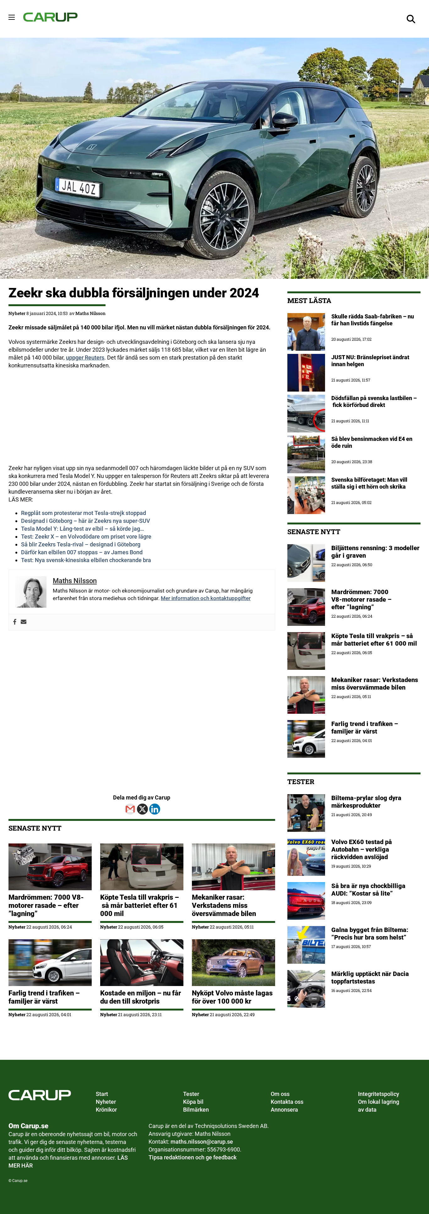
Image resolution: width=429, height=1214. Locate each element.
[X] (142, 809)
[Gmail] (130, 809)
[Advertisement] (141, 420)
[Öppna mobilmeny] (11, 17)
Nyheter (16, 313)
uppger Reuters (85, 357)
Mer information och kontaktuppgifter (206, 598)
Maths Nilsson (90, 313)
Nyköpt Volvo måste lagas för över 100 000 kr (232, 997)
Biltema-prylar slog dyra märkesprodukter (366, 801)
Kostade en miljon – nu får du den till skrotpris (140, 997)
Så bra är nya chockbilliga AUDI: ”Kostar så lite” (368, 889)
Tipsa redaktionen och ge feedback (192, 1157)
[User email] (23, 622)
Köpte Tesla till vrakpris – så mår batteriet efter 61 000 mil (139, 905)
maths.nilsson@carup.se (202, 1141)
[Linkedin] (154, 809)
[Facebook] (15, 622)
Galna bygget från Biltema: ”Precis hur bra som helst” (369, 933)
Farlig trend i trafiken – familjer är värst (44, 997)
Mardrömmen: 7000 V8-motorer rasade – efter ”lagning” (46, 905)
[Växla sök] (411, 19)
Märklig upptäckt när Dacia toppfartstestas (370, 977)
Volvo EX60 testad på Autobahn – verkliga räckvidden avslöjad (361, 849)
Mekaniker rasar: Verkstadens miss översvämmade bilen (224, 905)
